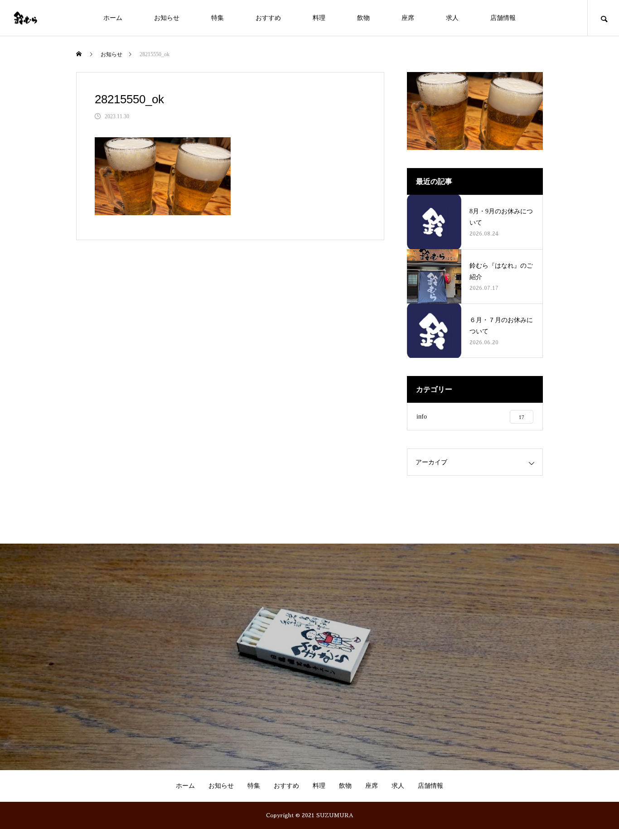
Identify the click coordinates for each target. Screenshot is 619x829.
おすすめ (268, 17)
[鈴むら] (25, 17)
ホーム (112, 17)
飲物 (363, 17)
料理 (319, 17)
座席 (407, 17)
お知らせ (166, 17)
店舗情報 (503, 17)
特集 (217, 17)
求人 (452, 17)
